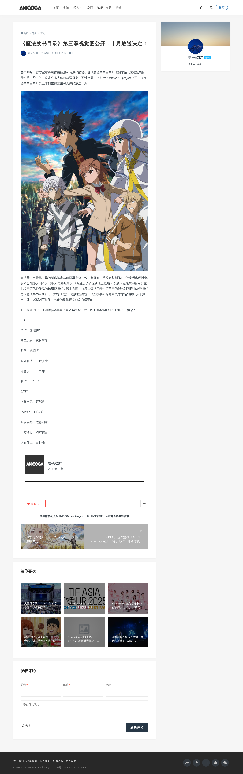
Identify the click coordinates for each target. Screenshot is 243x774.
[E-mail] (27, 487)
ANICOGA (36, 767)
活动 (119, 7)
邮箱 (66, 685)
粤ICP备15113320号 (51, 767)
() (35, 503)
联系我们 (31, 760)
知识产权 (58, 760)
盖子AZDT (33, 53)
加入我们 (44, 760)
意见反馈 (71, 760)
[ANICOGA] (30, 7)
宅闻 (66, 7)
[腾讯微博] (196, 763)
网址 (108, 684)
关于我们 (18, 760)
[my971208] (196, 46)
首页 (56, 7)
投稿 (222, 7)
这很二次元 (104, 7)
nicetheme (81, 767)
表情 (27, 725)
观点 (76, 7)
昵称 (24, 685)
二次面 (88, 7)
